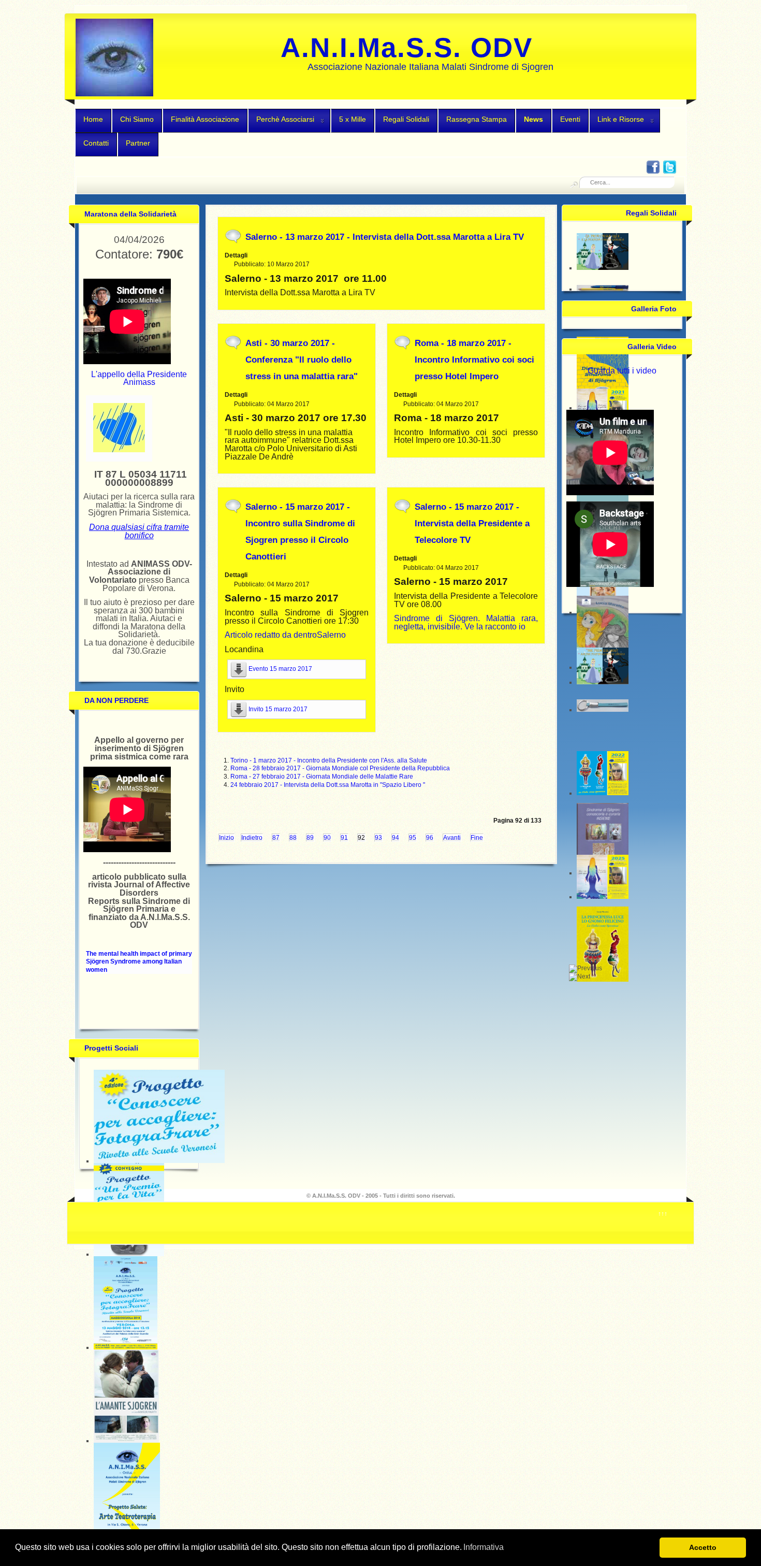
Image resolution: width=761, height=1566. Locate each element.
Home (93, 119)
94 (395, 837)
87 (276, 837)
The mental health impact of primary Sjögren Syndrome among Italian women (139, 961)
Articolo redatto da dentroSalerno (285, 634)
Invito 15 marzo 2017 (278, 709)
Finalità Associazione (205, 119)
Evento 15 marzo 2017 (280, 668)
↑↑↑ (662, 1213)
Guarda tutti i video (622, 370)
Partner (138, 143)
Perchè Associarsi (285, 119)
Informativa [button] (483, 1547)
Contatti (96, 143)
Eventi (570, 119)
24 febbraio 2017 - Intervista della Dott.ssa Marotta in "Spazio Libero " (327, 784)
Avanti (452, 837)
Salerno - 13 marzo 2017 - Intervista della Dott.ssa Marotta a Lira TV (384, 237)
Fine (477, 837)
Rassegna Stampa (476, 119)
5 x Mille (352, 119)
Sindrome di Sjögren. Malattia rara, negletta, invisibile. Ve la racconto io (466, 622)
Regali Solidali (406, 119)
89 (310, 837)
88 (293, 837)
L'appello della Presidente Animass (139, 378)
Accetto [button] (702, 1547)
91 (344, 837)
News (533, 119)
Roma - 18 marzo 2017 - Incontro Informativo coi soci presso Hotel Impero (474, 359)
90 (327, 837)
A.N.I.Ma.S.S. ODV (407, 47)
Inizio (226, 837)
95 (412, 837)
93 (378, 837)
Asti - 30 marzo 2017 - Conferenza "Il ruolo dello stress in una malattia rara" (301, 359)
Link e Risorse (620, 119)
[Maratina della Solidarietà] (119, 450)
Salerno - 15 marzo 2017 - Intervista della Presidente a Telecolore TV (472, 523)
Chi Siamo (137, 119)
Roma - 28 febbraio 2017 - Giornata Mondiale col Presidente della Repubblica (340, 768)
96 (429, 837)
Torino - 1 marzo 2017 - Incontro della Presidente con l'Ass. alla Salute (328, 760)
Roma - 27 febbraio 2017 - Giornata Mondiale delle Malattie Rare (321, 776)
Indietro (251, 837)
